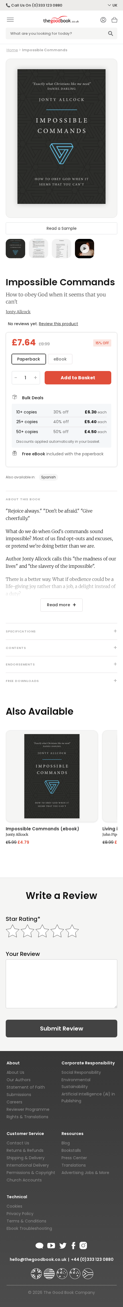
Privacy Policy (20, 1213)
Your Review (23, 954)
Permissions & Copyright (31, 1172)
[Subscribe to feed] (39, 1244)
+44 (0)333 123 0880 (92, 1259)
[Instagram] (82, 1244)
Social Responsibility (81, 1072)
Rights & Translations (27, 1117)
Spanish (48, 477)
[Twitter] (62, 1244)
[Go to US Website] (50, 1271)
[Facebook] (73, 1244)
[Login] (103, 20)
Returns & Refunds (25, 1150)
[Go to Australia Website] (63, 1271)
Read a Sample (62, 228)
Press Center (74, 1158)
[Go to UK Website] (37, 1271)
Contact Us (18, 1143)
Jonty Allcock (18, 311)
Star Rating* (23, 919)
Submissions (19, 1094)
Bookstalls (71, 1150)
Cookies (14, 1206)
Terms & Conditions (26, 1221)
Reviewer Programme (28, 1109)
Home (12, 50)
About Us (15, 1072)
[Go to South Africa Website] (87, 1271)
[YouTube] (51, 1244)
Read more (58, 605)
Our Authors (19, 1080)
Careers (14, 1102)
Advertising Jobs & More (85, 1172)
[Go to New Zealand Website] (76, 1271)
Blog (65, 1143)
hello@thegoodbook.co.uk (38, 1259)
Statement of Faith (26, 1087)
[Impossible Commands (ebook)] (51, 776)
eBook (60, 359)
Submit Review (61, 1029)
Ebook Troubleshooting (29, 1228)
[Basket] (114, 21)
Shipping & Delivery (26, 1158)
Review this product (58, 324)
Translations (73, 1165)
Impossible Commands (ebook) (42, 829)
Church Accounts (24, 1180)
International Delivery (28, 1165)
